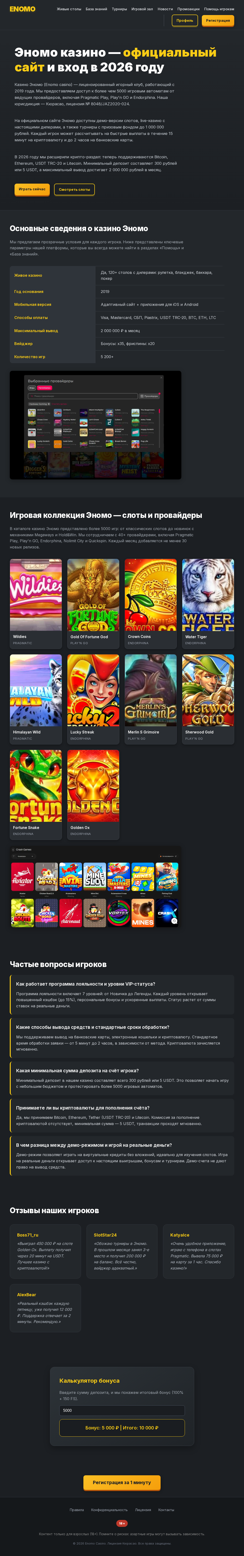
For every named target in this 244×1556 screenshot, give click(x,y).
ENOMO (23, 9)
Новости (165, 9)
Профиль (185, 20)
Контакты (166, 1510)
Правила (77, 1510)
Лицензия (143, 1510)
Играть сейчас (32, 189)
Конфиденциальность (109, 1510)
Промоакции (189, 9)
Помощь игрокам (219, 9)
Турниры (119, 9)
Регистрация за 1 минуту (122, 1482)
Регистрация (218, 20)
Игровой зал (142, 9)
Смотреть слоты (74, 189)
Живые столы (69, 9)
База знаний (96, 9)
